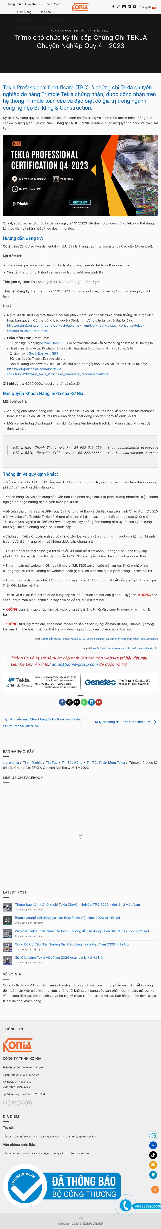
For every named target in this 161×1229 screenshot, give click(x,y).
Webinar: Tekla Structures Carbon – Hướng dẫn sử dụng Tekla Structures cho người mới (82, 931)
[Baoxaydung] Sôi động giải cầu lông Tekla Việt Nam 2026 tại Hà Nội (67, 918)
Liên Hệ (41, 19)
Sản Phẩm (53, 4)
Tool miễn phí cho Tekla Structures (33, 27)
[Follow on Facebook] (113, 7)
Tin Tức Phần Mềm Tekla (92, 30)
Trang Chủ (14, 4)
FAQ (80, 1217)
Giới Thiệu (31, 4)
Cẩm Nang (24, 12)
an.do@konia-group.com (75, 664)
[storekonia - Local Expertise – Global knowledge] (80, 7)
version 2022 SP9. (53, 343)
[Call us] (84, 702)
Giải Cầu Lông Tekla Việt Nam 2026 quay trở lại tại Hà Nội (59, 957)
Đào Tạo (45, 12)
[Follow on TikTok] (118, 7)
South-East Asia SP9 (43, 353)
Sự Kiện (55, 19)
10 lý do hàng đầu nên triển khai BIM (123, 722)
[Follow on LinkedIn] (129, 7)
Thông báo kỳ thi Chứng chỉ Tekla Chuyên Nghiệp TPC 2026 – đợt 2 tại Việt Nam (77, 905)
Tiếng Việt (146, 7)
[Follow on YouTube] (134, 7)
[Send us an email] (124, 7)
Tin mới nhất (19, 19)
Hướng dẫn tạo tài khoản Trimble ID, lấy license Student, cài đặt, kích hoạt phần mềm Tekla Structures (99, 638)
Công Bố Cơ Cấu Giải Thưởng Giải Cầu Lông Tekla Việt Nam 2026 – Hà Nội (72, 944)
